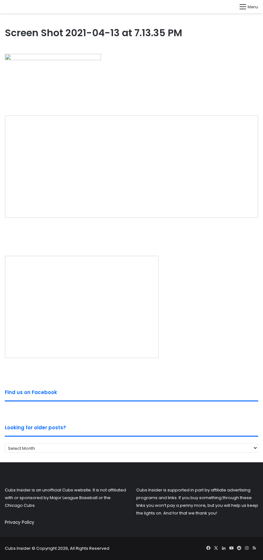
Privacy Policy (19, 522)
